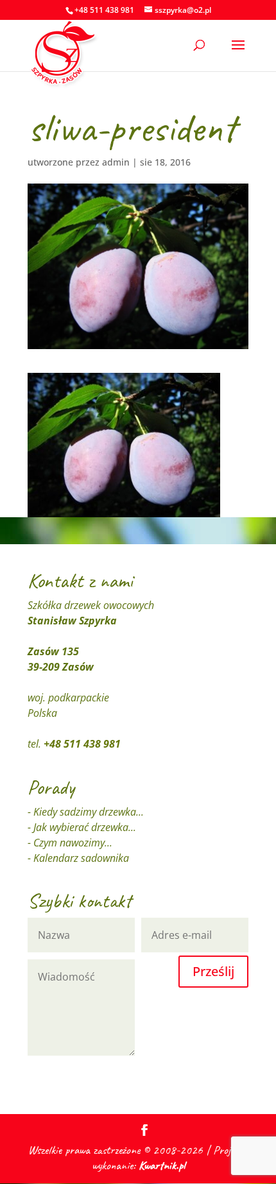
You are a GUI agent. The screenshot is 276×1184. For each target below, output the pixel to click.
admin (116, 162)
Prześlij (213, 971)
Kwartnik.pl (162, 1165)
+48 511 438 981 (82, 744)
